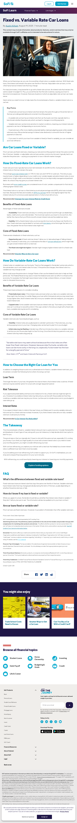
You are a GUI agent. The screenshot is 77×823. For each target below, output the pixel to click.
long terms (47, 223)
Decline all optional (28, 817)
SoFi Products (8, 690)
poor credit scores (20, 184)
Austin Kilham (12, 26)
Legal (5, 759)
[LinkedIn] (46, 574)
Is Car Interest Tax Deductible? (26, 419)
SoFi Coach (7, 742)
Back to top (8, 764)
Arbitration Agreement (46, 713)
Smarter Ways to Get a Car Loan (26, 254)
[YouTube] (60, 721)
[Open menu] (72, 4)
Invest (5, 722)
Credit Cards (7, 726)
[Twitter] (41, 574)
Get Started (61, 4)
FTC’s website (22, 539)
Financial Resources (10, 747)
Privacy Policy (63, 711)
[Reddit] (51, 574)
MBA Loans (7, 738)
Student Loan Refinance (10, 702)
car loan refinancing (54, 241)
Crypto (6, 730)
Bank (5, 694)
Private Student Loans (10, 706)
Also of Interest (9, 751)
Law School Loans (9, 734)
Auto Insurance (8, 718)
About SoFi (7, 755)
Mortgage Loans (8, 710)
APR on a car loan (40, 193)
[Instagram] (55, 721)
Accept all (44, 817)
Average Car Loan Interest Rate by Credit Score (32, 199)
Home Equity (7, 714)
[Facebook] (36, 574)
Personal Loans (8, 698)
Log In (49, 4)
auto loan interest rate (19, 174)
